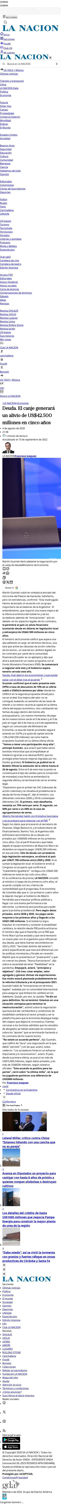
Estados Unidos (8, 134)
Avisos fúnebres (9, 282)
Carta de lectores (9, 289)
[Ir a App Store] (11, 1448)
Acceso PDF (6, 274)
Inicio (7, 34)
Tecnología (6, 228)
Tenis (3, 206)
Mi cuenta (9, 52)
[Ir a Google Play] (11, 1442)
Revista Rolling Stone (11, 325)
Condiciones (9, 1477)
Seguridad (6, 149)
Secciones (9, 39)
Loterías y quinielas (10, 239)
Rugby (3, 203)
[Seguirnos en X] (4, 1413)
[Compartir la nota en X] (7, 582)
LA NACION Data (9, 88)
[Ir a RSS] (4, 1431)
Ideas (3, 300)
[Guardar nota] (4, 569)
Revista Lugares (9, 318)
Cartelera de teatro (10, 264)
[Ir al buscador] (5, 22)
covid (5, 1086)
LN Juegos (5, 221)
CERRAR (4, 2)
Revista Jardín (7, 328)
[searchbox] (29, 64)
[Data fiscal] (4, 1498)
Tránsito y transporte (12, 81)
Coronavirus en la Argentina (21, 1090)
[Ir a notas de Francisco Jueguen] (30, 447)
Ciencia (4, 167)
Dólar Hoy (5, 106)
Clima (3, 84)
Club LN (8, 48)
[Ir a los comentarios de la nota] (7, 569)
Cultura (4, 156)
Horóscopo (6, 231)
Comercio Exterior (10, 116)
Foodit (7, 43)
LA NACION (9, 403)
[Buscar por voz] (57, 64)
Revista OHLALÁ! (9, 310)
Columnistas (7, 185)
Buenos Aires (7, 145)
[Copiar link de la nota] (4, 578)
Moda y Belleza (8, 246)
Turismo (4, 224)
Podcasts (5, 242)
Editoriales (6, 181)
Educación (6, 152)
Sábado (4, 296)
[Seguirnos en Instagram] (4, 1422)
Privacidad (22, 1477)
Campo (4, 109)
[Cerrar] (50, 58)
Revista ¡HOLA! (8, 314)
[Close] (4, 1265)
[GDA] (11, 1488)
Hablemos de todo (10, 170)
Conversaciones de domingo (16, 292)
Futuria (4, 102)
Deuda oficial (13, 1093)
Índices (4, 124)
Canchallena (7, 210)
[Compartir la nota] (4, 573)
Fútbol (3, 199)
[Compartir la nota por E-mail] (11, 582)
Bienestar (5, 163)
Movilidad (5, 120)
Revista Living (7, 321)
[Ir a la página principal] (30, 30)
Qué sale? (5, 257)
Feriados (5, 235)
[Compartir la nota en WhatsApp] (7, 573)
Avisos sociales (8, 285)
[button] (30, 226)
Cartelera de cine (9, 260)
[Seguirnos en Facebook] (4, 1403)
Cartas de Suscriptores (12, 188)
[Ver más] (4, 1097)
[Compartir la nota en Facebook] (4, 582)
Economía (22, 403)
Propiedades (7, 113)
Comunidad (6, 160)
